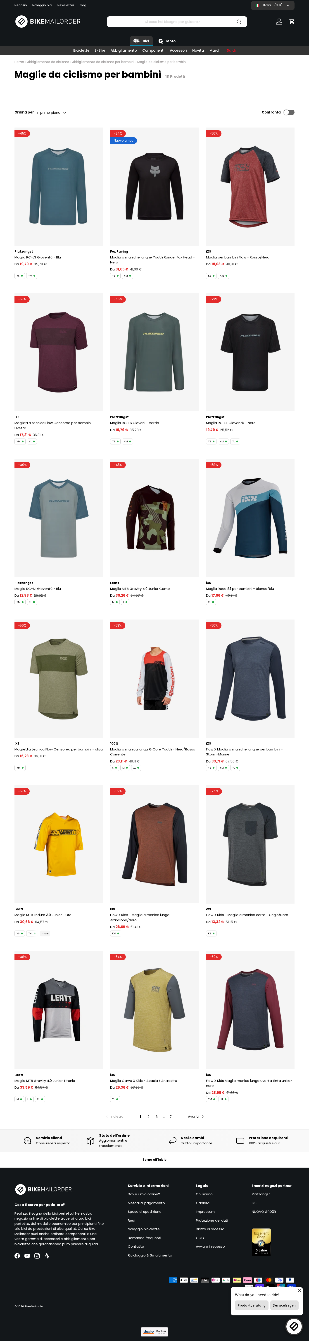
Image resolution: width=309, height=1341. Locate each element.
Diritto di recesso (210, 1229)
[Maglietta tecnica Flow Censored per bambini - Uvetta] (58, 352)
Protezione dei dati (212, 1220)
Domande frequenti (144, 1237)
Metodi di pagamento (146, 1203)
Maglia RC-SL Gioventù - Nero (231, 422)
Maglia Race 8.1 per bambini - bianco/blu (240, 588)
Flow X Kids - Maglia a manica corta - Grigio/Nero (247, 914)
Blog (83, 5)
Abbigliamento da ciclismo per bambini (103, 62)
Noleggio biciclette (144, 1229)
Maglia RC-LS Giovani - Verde (134, 422)
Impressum (205, 1211)
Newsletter (65, 5)
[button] (292, 22)
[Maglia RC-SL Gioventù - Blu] (58, 518)
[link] (114, 1116)
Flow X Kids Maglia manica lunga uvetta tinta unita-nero (249, 1083)
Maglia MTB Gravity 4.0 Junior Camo (140, 588)
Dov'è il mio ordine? (144, 1194)
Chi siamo (204, 1194)
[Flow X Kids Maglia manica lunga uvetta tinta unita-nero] (250, 1010)
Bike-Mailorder (34, 1306)
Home (19, 62)
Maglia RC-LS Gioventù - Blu (37, 257)
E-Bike (100, 50)
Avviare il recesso (210, 1246)
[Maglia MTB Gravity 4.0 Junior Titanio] (58, 1010)
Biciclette (81, 50)
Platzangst (261, 1194)
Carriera (202, 1203)
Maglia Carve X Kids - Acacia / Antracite (143, 1080)
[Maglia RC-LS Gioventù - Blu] (58, 187)
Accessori (178, 50)
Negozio (20, 5)
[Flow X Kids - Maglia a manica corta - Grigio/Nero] (250, 844)
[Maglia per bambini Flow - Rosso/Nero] (250, 187)
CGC (200, 1237)
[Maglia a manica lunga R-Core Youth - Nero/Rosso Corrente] (154, 679)
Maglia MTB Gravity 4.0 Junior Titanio (44, 1080)
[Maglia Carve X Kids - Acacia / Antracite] (154, 1010)
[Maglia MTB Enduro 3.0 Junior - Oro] (58, 844)
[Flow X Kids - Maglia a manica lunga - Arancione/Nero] (154, 844)
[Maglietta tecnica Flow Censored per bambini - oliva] (58, 679)
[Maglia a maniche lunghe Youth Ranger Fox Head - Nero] (154, 187)
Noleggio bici (42, 5)
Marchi (215, 50)
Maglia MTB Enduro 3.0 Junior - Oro (42, 914)
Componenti (153, 50)
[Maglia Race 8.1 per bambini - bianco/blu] (250, 518)
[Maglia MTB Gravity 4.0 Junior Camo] (154, 518)
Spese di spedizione (145, 1211)
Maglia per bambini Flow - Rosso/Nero (237, 257)
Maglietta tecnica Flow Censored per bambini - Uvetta (54, 425)
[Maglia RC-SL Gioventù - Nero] (250, 352)
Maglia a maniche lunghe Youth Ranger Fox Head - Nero (152, 260)
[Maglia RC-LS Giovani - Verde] (154, 352)
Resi (131, 1220)
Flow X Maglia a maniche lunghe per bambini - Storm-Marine (244, 752)
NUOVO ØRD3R (264, 1211)
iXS (254, 1203)
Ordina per (24, 112)
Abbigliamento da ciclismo (48, 62)
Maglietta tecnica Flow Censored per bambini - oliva (58, 749)
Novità (198, 50)
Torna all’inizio (154, 1160)
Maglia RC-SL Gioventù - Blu (37, 588)
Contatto (136, 1246)
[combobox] (177, 21)
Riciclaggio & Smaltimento (150, 1255)
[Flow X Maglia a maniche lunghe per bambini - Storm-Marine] (250, 679)
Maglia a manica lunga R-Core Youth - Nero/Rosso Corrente (152, 752)
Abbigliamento (124, 50)
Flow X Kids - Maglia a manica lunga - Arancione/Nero (141, 917)
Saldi (231, 50)
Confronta (271, 112)
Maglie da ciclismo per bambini (161, 62)
